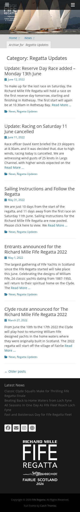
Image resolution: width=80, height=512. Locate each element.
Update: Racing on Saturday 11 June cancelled (35, 128)
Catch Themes (48, 505)
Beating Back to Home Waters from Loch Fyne (38, 400)
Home (14, 38)
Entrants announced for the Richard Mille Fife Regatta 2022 (35, 249)
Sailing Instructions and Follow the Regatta (39, 191)
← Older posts (15, 371)
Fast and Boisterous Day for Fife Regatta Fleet (38, 414)
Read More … (61, 105)
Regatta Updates (27, 111)
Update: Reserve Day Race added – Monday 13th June (39, 71)
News (29, 38)
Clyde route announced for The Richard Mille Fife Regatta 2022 (36, 311)
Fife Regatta (38, 499)
